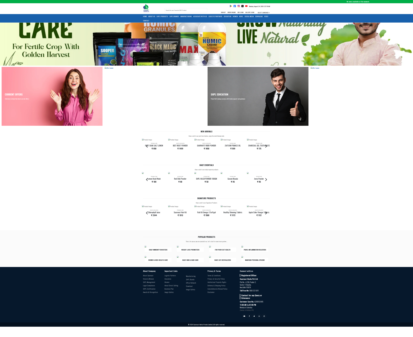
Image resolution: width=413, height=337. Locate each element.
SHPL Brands (174, 16)
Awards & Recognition (150, 292)
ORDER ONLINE (231, 12)
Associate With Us (200, 16)
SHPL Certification (149, 289)
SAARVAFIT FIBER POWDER (180, 145)
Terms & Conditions (214, 275)
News (241, 16)
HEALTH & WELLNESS (154, 143)
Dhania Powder (259, 178)
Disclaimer (211, 292)
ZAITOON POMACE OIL (206, 145)
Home (145, 16)
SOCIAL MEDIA (249, 16)
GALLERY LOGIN (249, 12)
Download (259, 16)
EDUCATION (227, 16)
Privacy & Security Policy (216, 279)
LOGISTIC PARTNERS (215, 16)
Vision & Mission (148, 279)
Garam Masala (206, 178)
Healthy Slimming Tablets (206, 212)
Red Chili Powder (154, 178)
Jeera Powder (233, 178)
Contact (146, 20)
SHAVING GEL (259, 145)
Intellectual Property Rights (217, 282)
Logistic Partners (170, 275)
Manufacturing (191, 276)
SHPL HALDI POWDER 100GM (180, 178)
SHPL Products (162, 16)
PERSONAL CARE (233, 143)
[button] (31, 44)
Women (167, 282)
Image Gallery (169, 292)
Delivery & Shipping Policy (217, 285)
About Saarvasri (148, 275)
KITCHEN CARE (206, 143)
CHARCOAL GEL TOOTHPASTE (232, 145)
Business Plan (169, 289)
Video (266, 16)
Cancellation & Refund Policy (217, 289)
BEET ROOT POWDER (154, 145)
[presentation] (147, 146)
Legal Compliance (149, 285)
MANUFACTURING (186, 16)
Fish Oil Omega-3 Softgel (180, 212)
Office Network (191, 283)
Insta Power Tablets (259, 212)
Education (168, 279)
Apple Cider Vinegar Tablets (233, 212)
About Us (151, 16)
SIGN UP (223, 12)
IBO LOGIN (240, 12)
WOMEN (235, 16)
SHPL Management (149, 282)
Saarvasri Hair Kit (154, 212)
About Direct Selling (171, 285)
